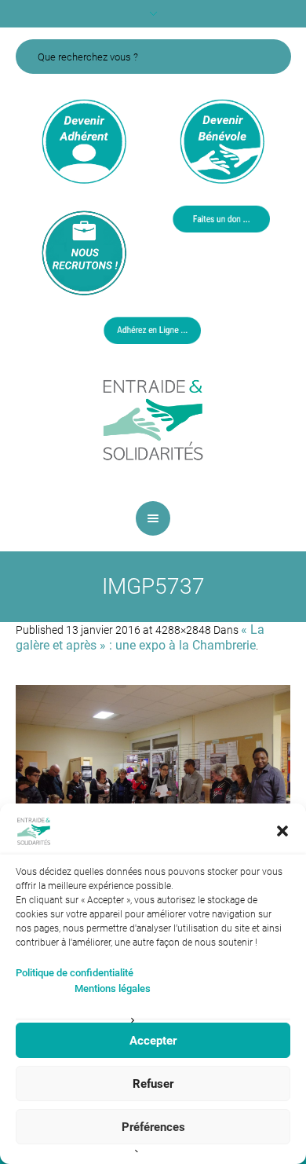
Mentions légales (113, 988)
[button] (282, 831)
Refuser (153, 1084)
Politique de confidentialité (74, 973)
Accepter (153, 1041)
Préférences (153, 1127)
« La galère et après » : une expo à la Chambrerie (140, 637)
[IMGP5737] (153, 776)
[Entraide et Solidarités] (153, 419)
